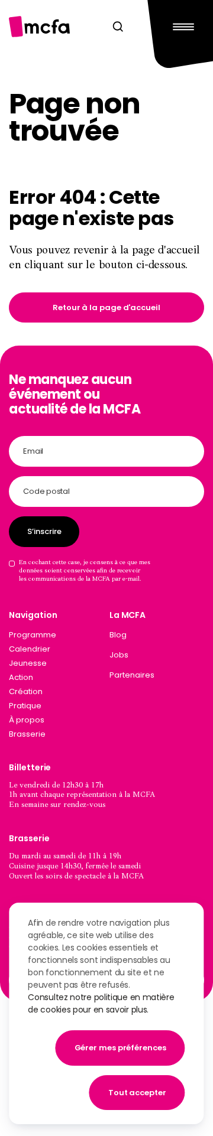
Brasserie (27, 734)
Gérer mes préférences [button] (120, 1047)
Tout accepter (137, 1092)
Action (21, 677)
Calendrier (29, 649)
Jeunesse (28, 663)
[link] (106, 307)
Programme (32, 634)
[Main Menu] (180, 26)
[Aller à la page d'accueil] (39, 26)
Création (26, 691)
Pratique (25, 705)
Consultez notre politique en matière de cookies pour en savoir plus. (101, 1003)
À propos (26, 719)
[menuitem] (156, 637)
